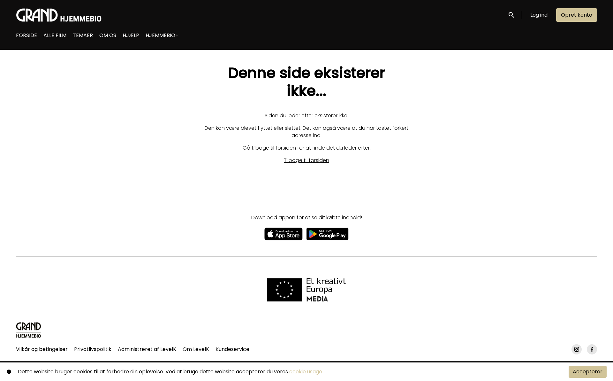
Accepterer (587, 371)
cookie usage (305, 371)
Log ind (539, 15)
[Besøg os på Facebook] (592, 349)
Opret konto (576, 15)
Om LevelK (196, 349)
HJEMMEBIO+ (162, 35)
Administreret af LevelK (147, 349)
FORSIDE (26, 35)
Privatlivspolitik (92, 349)
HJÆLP (131, 35)
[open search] (512, 15)
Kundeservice (232, 349)
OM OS (107, 35)
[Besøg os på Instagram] (576, 349)
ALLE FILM (54, 35)
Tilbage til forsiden (306, 160)
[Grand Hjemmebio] (28, 330)
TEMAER (83, 35)
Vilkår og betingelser (42, 349)
